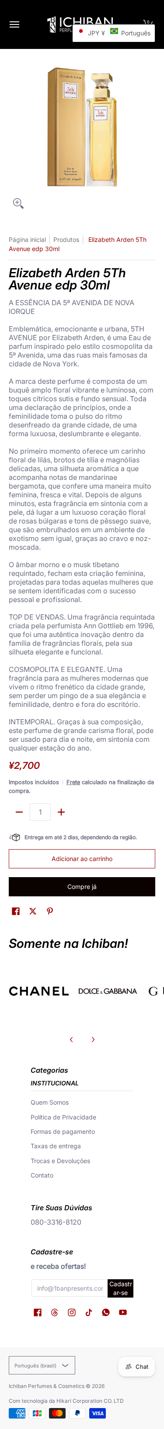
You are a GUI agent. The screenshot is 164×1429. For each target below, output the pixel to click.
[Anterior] (71, 1039)
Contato (42, 1175)
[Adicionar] (61, 812)
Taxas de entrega (56, 1146)
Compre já (82, 886)
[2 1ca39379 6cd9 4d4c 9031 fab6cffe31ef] (108, 991)
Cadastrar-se (120, 1288)
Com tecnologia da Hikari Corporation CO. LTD (66, 1401)
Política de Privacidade (63, 1117)
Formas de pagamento (63, 1131)
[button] (16, 911)
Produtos (66, 239)
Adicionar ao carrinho (82, 858)
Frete (73, 782)
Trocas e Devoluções (60, 1160)
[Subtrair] (19, 812)
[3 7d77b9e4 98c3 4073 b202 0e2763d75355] (39, 991)
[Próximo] (92, 1039)
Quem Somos (50, 1102)
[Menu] (14, 24)
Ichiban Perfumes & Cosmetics (46, 1386)
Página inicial (27, 239)
